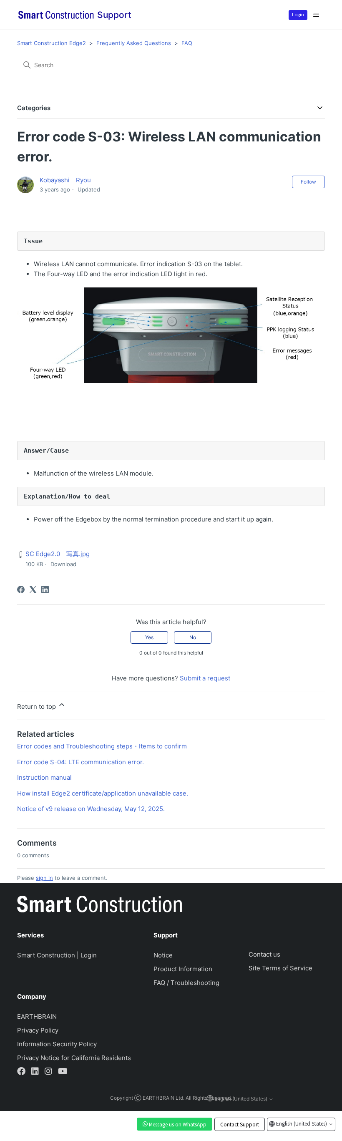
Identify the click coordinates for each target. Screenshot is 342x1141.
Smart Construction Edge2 (51, 43)
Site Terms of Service (280, 968)
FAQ (186, 43)
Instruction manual (44, 777)
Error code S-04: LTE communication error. (80, 762)
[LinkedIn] (45, 589)
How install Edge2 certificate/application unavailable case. (102, 793)
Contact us (264, 954)
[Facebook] (21, 589)
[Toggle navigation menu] (316, 15)
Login (298, 14)
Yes (149, 637)
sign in (44, 877)
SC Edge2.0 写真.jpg (57, 554)
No (192, 637)
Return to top (37, 706)
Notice (163, 955)
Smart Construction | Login (57, 955)
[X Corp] (33, 589)
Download (63, 564)
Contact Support (239, 1124)
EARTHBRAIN (37, 1016)
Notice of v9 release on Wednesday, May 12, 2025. (91, 809)
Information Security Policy (57, 1044)
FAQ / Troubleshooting (186, 983)
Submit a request (205, 678)
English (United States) (301, 1123)
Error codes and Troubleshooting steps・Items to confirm (102, 746)
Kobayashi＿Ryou (65, 180)
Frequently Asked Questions (133, 43)
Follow (308, 182)
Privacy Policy (37, 1030)
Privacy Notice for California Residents (74, 1058)
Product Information (182, 969)
